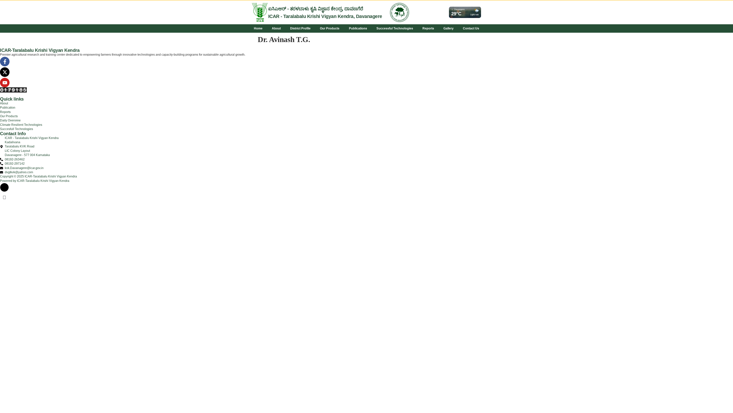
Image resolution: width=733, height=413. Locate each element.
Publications (358, 28)
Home (258, 28)
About (276, 28)
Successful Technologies (394, 28)
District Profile (300, 28)
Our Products (329, 28)
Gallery (448, 28)
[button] (4, 187)
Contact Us (471, 28)
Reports (428, 28)
